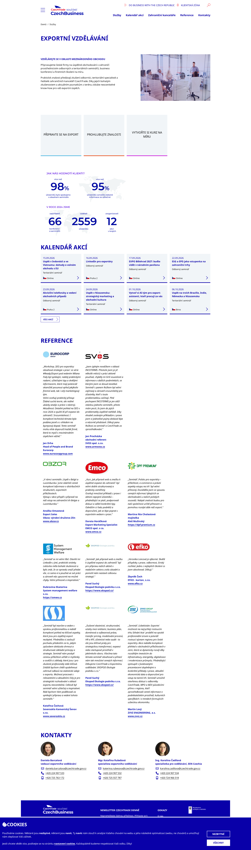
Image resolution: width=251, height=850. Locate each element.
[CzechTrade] (74, 10)
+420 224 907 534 (169, 773)
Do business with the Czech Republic (151, 5)
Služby (117, 15)
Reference (187, 15)
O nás (160, 816)
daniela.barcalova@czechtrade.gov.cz (65, 768)
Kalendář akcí (135, 15)
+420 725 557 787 (112, 777)
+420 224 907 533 (54, 773)
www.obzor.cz (51, 521)
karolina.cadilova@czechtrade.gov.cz (180, 768)
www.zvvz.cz (135, 716)
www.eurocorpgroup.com (58, 453)
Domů (43, 24)
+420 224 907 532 (112, 773)
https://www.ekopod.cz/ (99, 590)
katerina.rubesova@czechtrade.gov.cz (124, 768)
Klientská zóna (190, 5)
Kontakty (204, 15)
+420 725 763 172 (54, 777)
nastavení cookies (64, 843)
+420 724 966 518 (169, 777)
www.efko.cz (135, 583)
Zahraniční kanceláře (162, 15)
